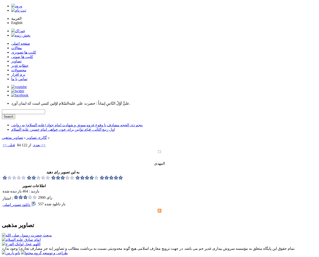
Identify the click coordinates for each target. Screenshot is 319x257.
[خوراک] (18, 31)
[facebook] (19, 95)
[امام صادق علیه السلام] (21, 240)
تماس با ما (19, 79)
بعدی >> (39, 145)
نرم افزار (18, 74)
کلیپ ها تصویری (23, 52)
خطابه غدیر (19, 66)
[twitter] (17, 91)
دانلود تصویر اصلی (17, 205)
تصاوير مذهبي (12, 138)
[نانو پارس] (11, 253)
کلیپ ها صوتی (22, 57)
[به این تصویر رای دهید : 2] (38, 179)
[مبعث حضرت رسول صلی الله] (27, 235)
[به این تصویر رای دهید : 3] (62, 179)
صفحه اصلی (20, 43)
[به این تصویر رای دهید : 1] (14, 179)
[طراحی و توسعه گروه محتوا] (44, 253)
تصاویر (16, 61)
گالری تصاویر (36, 138)
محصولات (18, 70)
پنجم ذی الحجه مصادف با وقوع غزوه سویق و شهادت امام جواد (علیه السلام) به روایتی (77, 125)
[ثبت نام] (18, 10)
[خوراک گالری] (159, 211)
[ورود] (16, 6)
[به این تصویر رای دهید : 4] (87, 179)
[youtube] (19, 87)
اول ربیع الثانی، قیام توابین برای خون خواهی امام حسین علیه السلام (63, 129)
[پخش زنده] (20, 35)
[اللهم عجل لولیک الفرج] (21, 244)
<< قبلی (9, 145)
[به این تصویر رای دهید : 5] (111, 179)
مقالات (16, 48)
